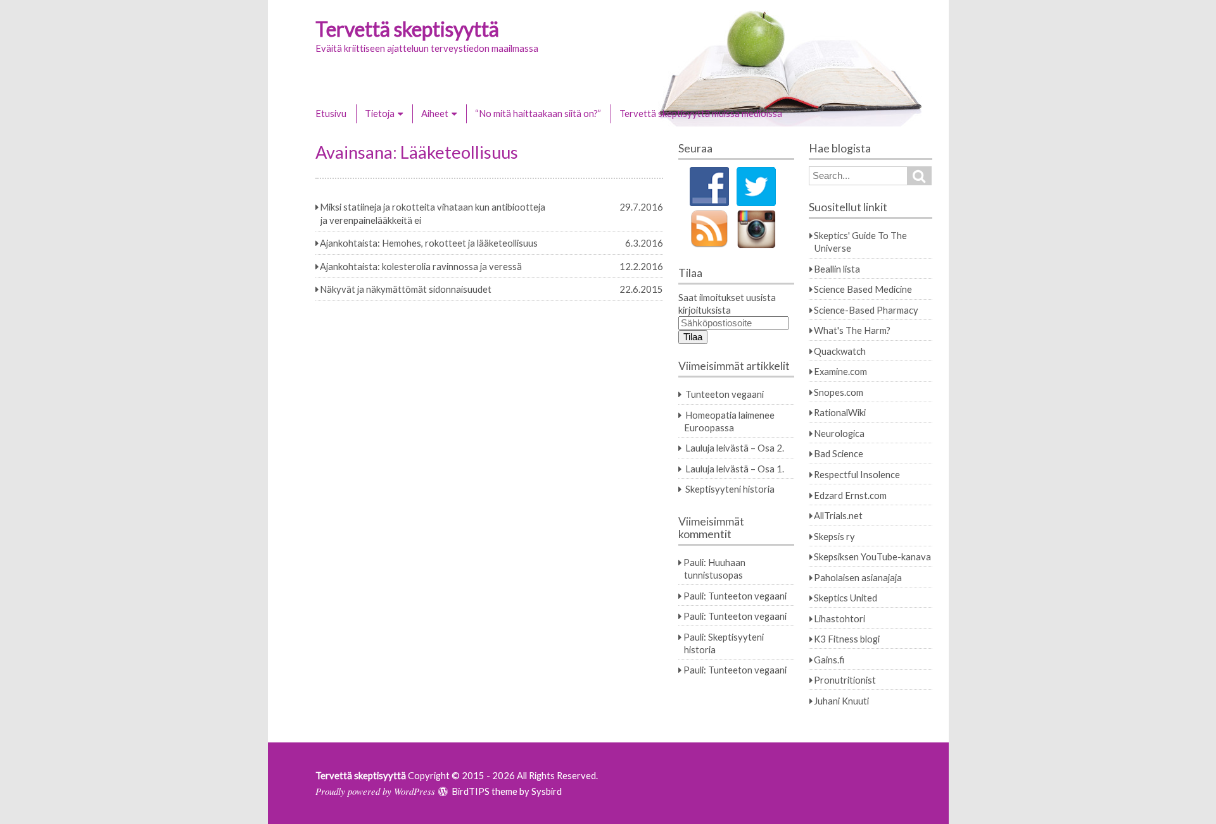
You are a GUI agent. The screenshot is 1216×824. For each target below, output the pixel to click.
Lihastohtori (839, 618)
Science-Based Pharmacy (866, 310)
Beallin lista (837, 268)
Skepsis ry (834, 536)
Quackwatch (840, 351)
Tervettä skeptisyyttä (407, 28)
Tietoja (380, 113)
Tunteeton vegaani (724, 394)
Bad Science (838, 453)
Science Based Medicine (863, 289)
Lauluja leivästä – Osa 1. (734, 468)
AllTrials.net (838, 515)
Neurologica (839, 433)
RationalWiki (840, 412)
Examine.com (840, 371)
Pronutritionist (845, 680)
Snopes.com (838, 392)
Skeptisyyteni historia (730, 489)
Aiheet (434, 113)
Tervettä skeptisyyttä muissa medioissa (700, 113)
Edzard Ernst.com (850, 495)
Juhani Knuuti (841, 700)
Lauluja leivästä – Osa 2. (734, 447)
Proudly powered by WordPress (375, 791)
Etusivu (330, 113)
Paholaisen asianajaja (858, 577)
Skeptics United (845, 597)
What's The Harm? (852, 330)
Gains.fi (829, 659)
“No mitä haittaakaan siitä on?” (538, 113)
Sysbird (546, 791)
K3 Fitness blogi (847, 638)
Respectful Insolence (857, 474)
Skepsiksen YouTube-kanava (872, 556)
